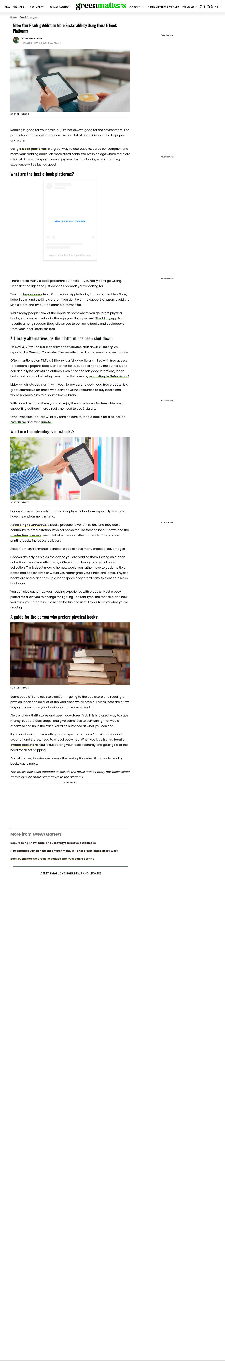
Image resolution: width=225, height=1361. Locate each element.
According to (28, 525)
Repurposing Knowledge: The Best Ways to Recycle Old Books (53, 843)
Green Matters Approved (163, 7)
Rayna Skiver (33, 38)
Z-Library (106, 347)
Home (13, 17)
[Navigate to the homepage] (101, 6)
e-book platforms (33, 149)
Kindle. (46, 422)
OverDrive (18, 422)
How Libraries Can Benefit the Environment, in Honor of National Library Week (64, 851)
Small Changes (28, 17)
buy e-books (32, 294)
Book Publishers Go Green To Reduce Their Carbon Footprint (52, 859)
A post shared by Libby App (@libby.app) (70, 255)
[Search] (200, 6)
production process (25, 535)
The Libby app (106, 318)
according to (109, 376)
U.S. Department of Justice (61, 347)
